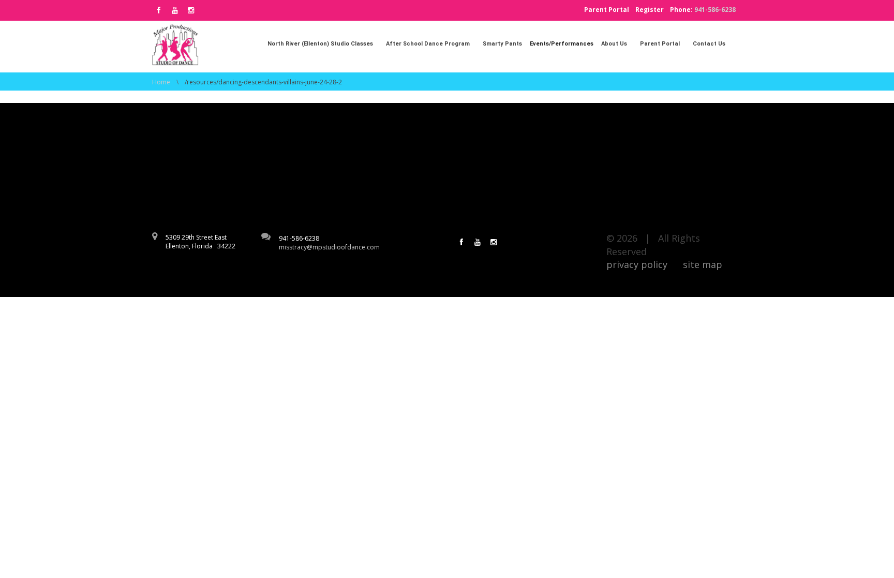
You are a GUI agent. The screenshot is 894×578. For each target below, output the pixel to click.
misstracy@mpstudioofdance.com (329, 247)
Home (161, 82)
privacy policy (636, 264)
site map (702, 264)
